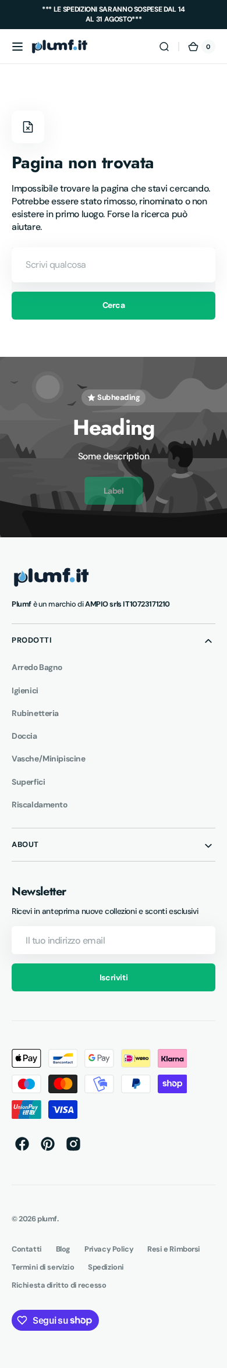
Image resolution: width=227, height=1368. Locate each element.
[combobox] (113, 264)
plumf (47, 1219)
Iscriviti (113, 977)
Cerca (113, 305)
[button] (17, 46)
